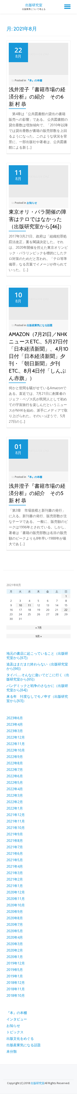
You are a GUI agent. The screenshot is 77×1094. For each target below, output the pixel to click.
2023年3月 (14, 730)
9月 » (39, 636)
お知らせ (32, 203)
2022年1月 (14, 808)
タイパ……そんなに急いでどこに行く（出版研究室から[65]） (37, 677)
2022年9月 (14, 756)
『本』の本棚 (34, 80)
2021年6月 (14, 853)
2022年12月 (15, 737)
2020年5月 (14, 931)
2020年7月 (14, 924)
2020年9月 (14, 911)
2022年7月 (14, 769)
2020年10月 (15, 905)
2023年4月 (14, 724)
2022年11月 (15, 743)
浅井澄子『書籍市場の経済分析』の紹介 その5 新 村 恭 (41, 493)
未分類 (11, 1051)
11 (29, 605)
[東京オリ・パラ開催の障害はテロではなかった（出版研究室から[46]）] (38, 179)
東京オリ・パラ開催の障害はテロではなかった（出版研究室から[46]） (37, 219)
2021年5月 (14, 860)
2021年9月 (14, 834)
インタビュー (16, 1019)
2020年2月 (14, 950)
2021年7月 (14, 847)
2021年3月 (14, 872)
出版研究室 (33, 5)
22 (65, 610)
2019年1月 (14, 976)
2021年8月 (14, 840)
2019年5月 (14, 969)
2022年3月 (14, 795)
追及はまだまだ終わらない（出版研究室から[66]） (37, 666)
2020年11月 (15, 898)
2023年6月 (14, 718)
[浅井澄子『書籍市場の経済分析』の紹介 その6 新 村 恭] (38, 56)
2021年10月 (15, 827)
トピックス (15, 1032)
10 (20, 605)
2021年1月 (14, 885)
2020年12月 (15, 892)
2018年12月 (15, 982)
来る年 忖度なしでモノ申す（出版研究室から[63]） (37, 698)
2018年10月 (15, 995)
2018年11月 (15, 989)
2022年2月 (14, 801)
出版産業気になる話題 (39, 325)
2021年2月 (14, 879)
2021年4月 (14, 866)
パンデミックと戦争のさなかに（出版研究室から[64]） (37, 687)
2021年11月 (15, 821)
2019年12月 (15, 963)
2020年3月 (14, 943)
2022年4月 (14, 789)
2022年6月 (14, 776)
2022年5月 (14, 782)
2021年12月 (15, 814)
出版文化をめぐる (20, 1038)
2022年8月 (14, 763)
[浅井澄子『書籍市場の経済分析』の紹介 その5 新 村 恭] (38, 453)
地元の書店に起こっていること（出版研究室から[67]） (37, 655)
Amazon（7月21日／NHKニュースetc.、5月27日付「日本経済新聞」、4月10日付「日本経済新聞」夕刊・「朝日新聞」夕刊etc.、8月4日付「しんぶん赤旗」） (38, 356)
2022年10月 (15, 750)
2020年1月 (14, 956)
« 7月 (38, 628)
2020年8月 (14, 918)
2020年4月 (14, 937)
